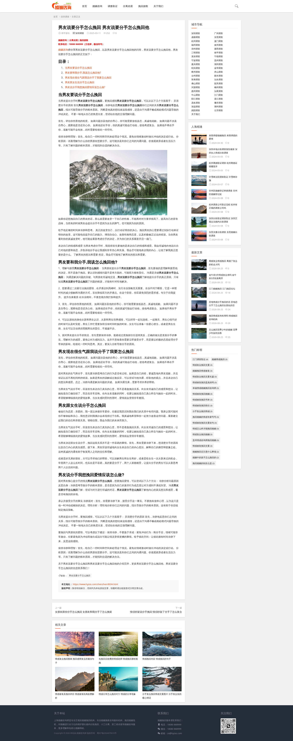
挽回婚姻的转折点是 (204, 463)
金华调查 (218, 68)
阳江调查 (195, 98)
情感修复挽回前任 (202, 405)
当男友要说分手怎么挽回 (78, 67)
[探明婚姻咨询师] (61, 9)
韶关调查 (218, 83)
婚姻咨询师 (82, 733)
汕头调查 (218, 79)
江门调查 (218, 94)
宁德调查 (218, 56)
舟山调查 (218, 71)
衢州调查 (195, 71)
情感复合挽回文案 (202, 364)
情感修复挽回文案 (202, 445)
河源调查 (195, 87)
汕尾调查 (218, 91)
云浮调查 (218, 110)
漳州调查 (195, 48)
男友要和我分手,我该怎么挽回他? (83, 72)
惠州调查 (195, 91)
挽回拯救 (143, 6)
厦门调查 (218, 41)
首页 (84, 6)
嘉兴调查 (195, 64)
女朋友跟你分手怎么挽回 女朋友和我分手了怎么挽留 (83, 611)
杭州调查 (195, 41)
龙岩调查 (195, 56)
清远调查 (195, 106)
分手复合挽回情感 (202, 411)
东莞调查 (218, 37)
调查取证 (113, 6)
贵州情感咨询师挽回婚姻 (206, 440)
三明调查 (195, 52)
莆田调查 (218, 48)
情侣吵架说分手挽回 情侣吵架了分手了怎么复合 (156, 611)
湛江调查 (218, 98)
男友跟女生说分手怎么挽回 (79, 82)
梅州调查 (218, 87)
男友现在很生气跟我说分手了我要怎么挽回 (88, 77)
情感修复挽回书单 (202, 399)
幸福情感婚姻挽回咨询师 (206, 388)
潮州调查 (218, 106)
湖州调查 (218, 64)
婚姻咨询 (97, 6)
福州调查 (195, 44)
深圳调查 (65, 16)
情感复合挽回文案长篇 (205, 376)
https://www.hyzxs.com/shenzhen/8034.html (95, 584)
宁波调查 (195, 60)
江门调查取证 (200, 359)
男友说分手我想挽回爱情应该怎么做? (85, 87)
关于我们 (158, 6)
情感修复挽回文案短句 (205, 422)
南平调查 (218, 52)
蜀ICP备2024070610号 (107, 733)
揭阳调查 (195, 110)
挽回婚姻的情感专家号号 (206, 416)
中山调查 (195, 94)
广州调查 (218, 33)
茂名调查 (195, 102)
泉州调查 (218, 44)
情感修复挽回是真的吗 (205, 382)
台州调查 (195, 75)
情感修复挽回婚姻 (202, 393)
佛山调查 (195, 83)
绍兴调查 (195, 68)
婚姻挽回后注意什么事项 (206, 451)
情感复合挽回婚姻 (202, 434)
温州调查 (218, 60)
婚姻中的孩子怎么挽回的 (206, 457)
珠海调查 (195, 79)
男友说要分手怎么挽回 (79, 575)
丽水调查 (218, 75)
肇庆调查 (218, 102)
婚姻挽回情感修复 (202, 370)
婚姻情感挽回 (219, 359)
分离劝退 (128, 6)
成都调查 (195, 37)
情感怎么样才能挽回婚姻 (206, 428)
